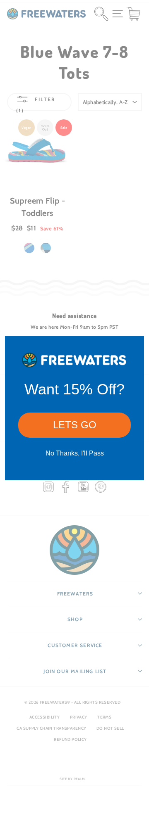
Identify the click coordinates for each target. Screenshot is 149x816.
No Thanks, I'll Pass (75, 453)
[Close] (134, 346)
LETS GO (74, 424)
